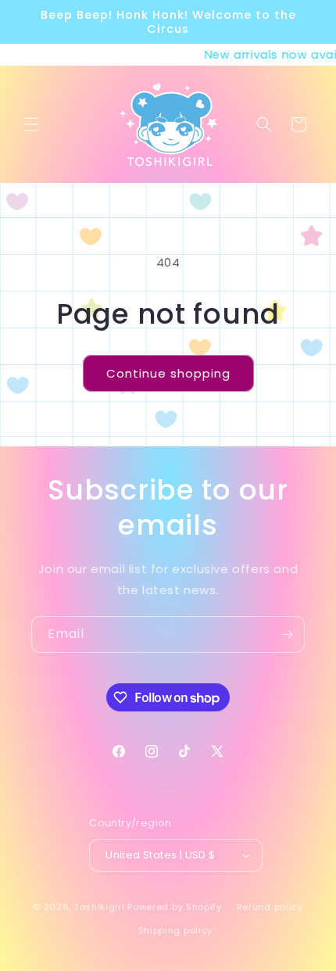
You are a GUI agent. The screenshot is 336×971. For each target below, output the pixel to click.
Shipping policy (175, 930)
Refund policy (270, 907)
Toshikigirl (99, 906)
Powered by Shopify (174, 906)
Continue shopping (168, 373)
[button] (31, 124)
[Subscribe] (287, 634)
